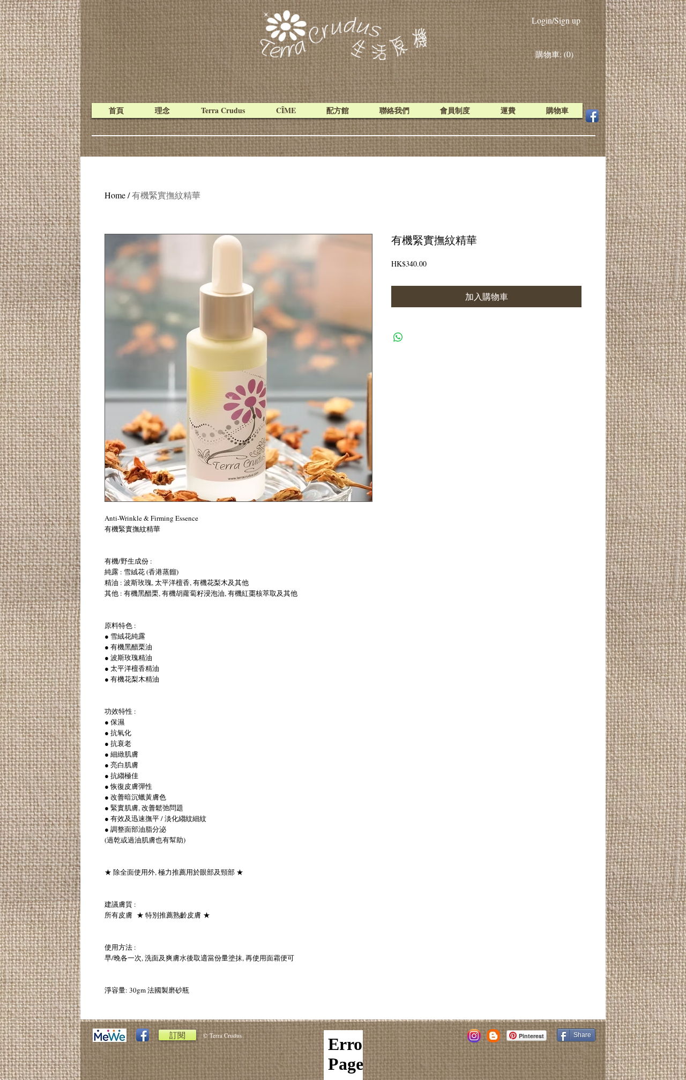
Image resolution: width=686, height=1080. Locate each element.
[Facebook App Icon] (592, 115)
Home (115, 195)
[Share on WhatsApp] (398, 337)
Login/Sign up (556, 20)
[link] (556, 55)
